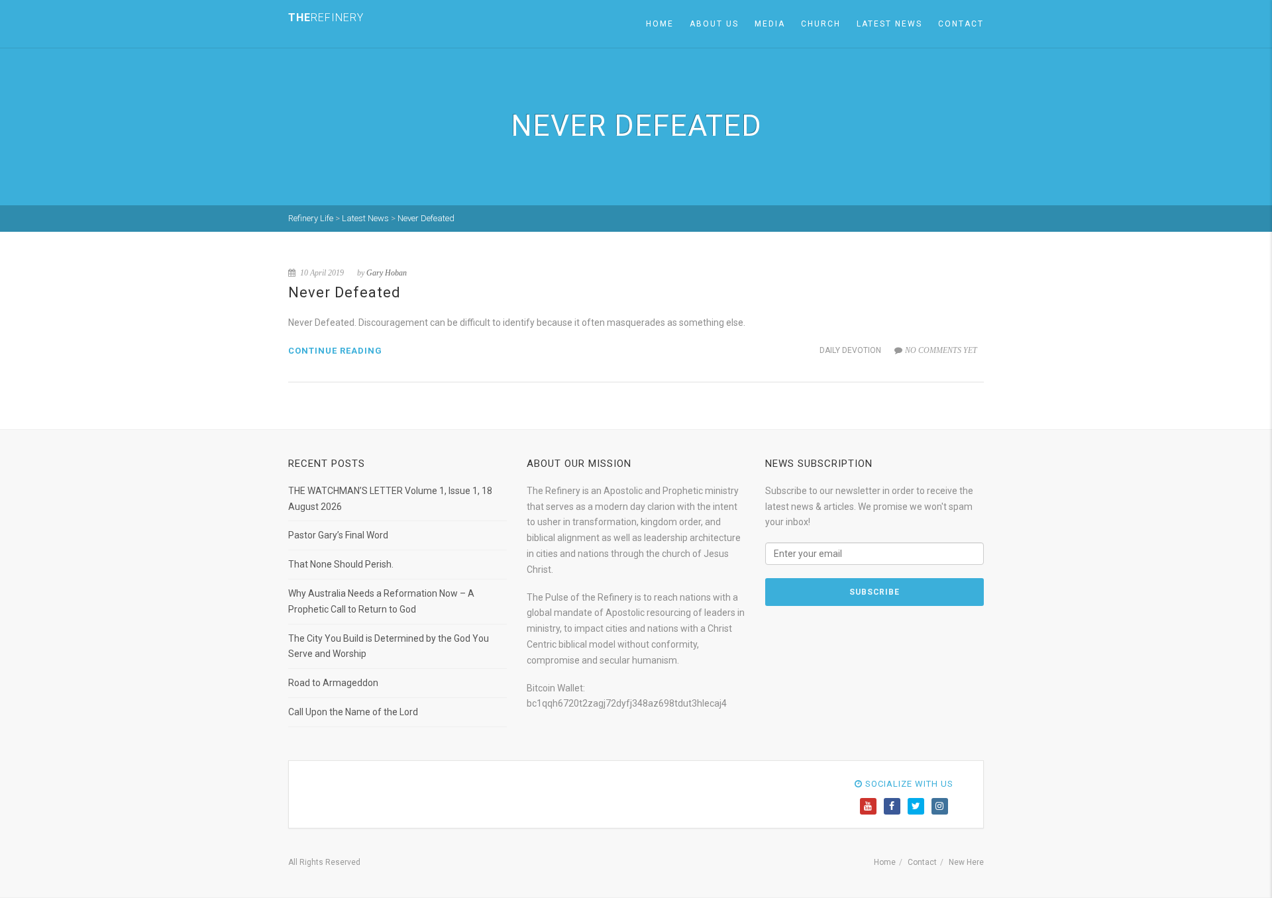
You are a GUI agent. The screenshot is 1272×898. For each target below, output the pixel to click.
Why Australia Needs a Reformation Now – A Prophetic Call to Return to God (381, 601)
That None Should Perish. (341, 564)
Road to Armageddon (333, 682)
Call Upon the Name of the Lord (353, 712)
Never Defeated (344, 292)
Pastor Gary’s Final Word (338, 535)
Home (660, 23)
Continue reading (335, 351)
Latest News (889, 23)
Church (821, 23)
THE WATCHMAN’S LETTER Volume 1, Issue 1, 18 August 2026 (390, 498)
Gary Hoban (386, 272)
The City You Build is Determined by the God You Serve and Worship (388, 646)
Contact (961, 23)
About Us (714, 23)
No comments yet (941, 350)
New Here (966, 862)
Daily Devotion (850, 350)
